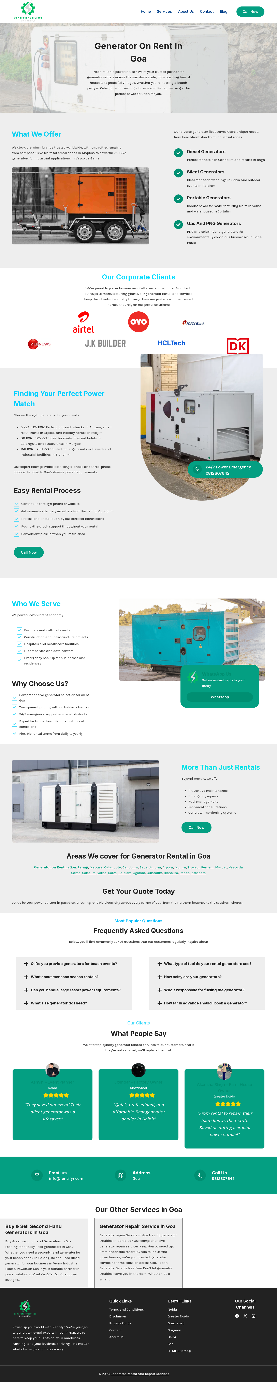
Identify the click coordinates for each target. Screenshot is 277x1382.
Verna (101, 873)
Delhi (172, 1337)
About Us (186, 11)
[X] (245, 1316)
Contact (207, 11)
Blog (223, 11)
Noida (172, 1309)
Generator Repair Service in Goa (138, 1226)
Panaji (83, 867)
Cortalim (89, 873)
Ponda (185, 873)
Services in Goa (156, 1209)
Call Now (250, 12)
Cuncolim (154, 873)
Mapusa (96, 867)
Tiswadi (194, 867)
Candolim (130, 867)
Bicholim (171, 873)
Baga (144, 867)
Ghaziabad (176, 1323)
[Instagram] (253, 1316)
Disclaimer (117, 1316)
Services (164, 11)
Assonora (198, 873)
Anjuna (155, 867)
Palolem (124, 873)
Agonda (139, 873)
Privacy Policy (120, 1323)
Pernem (207, 867)
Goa (171, 1344)
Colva (112, 873)
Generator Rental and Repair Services (140, 1374)
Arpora (168, 867)
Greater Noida (178, 1316)
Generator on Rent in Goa (55, 867)
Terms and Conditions (126, 1309)
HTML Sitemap (179, 1351)
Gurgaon (174, 1330)
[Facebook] (237, 1316)
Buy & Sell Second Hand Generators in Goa (33, 1229)
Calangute (112, 867)
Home (146, 11)
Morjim (180, 867)
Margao (221, 867)
